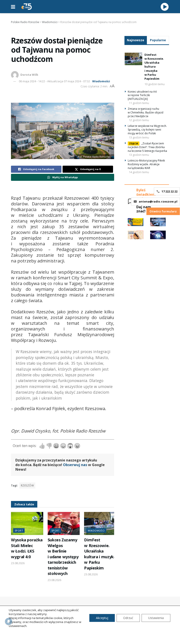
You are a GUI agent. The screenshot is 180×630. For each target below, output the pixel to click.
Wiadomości (101, 81)
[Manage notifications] (8, 621)
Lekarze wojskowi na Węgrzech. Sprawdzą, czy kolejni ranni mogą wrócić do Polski (147, 129)
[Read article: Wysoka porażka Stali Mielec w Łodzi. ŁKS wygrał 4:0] (27, 523)
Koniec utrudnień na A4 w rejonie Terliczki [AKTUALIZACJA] (142, 95)
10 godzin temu (154, 84)
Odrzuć (128, 618)
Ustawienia (156, 618)
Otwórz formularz (163, 211)
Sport (19, 530)
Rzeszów (27, 485)
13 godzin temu (139, 137)
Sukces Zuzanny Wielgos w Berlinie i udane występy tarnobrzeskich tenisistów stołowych (63, 556)
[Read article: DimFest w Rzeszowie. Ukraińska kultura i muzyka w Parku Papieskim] (100, 523)
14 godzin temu (139, 172)
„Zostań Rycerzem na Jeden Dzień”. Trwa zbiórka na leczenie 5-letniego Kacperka (147, 147)
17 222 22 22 (169, 191)
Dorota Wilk (29, 75)
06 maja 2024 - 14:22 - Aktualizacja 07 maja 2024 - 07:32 (54, 81)
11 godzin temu (139, 103)
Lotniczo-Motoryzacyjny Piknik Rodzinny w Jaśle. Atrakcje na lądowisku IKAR (146, 164)
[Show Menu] (13, 6)
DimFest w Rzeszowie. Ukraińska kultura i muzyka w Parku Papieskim (100, 553)
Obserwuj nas (75, 464)
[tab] (135, 40)
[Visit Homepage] (27, 6)
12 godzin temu (139, 120)
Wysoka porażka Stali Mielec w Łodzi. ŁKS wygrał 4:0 (27, 548)
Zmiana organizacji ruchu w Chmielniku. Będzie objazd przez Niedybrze (145, 112)
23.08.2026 (18, 563)
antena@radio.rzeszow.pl (158, 201)
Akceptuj (102, 618)
